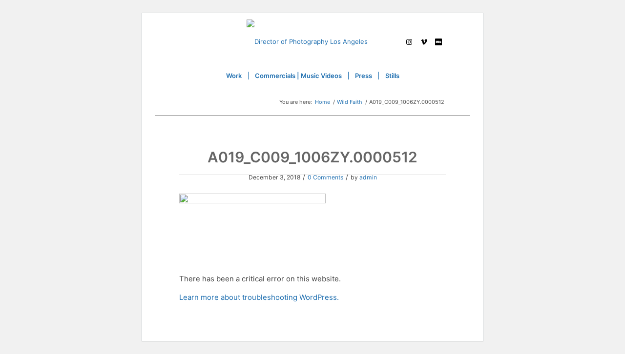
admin (368, 177)
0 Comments (325, 177)
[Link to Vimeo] (424, 41)
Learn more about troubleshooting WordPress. (259, 297)
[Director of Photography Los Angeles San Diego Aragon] (312, 41)
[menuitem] (234, 75)
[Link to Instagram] (409, 41)
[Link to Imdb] (438, 41)
